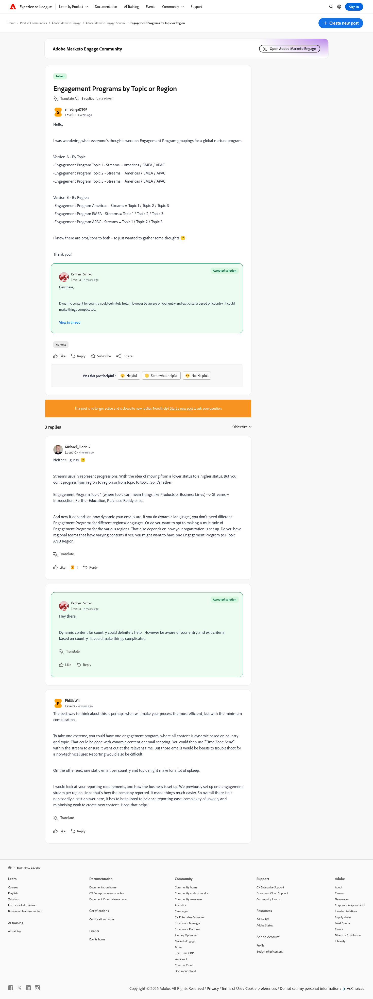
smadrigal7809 (76, 109)
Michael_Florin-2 (78, 447)
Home (11, 23)
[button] (340, 23)
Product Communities (33, 23)
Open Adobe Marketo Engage (293, 48)
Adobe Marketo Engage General (106, 23)
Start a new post (181, 408)
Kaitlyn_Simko (81, 274)
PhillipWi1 (72, 700)
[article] (147, 507)
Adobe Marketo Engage (66, 23)
